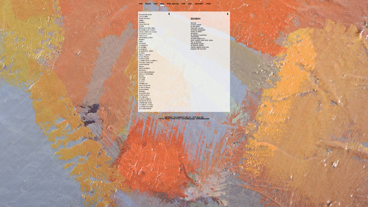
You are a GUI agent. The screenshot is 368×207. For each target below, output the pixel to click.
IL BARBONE (143, 49)
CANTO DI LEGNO (144, 95)
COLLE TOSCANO (144, 24)
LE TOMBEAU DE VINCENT (147, 30)
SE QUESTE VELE (144, 93)
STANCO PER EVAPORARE (146, 72)
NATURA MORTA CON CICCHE (148, 32)
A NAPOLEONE (143, 45)
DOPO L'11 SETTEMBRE (146, 74)
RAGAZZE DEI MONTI (145, 14)
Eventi (183, 4)
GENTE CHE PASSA (144, 18)
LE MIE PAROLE (144, 89)
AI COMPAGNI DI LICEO (146, 106)
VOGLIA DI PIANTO (144, 85)
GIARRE (141, 26)
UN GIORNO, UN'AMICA (146, 105)
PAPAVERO (142, 91)
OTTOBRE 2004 (143, 83)
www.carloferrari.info (188, 118)
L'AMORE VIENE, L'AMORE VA (148, 60)
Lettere (190, 4)
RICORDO (142, 22)
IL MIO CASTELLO (144, 87)
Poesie (162, 4)
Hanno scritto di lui (173, 4)
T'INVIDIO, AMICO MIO (146, 62)
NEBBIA (141, 20)
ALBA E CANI (143, 36)
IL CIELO (142, 53)
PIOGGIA (141, 66)
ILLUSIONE (142, 43)
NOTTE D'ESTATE (144, 64)
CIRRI (141, 41)
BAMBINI (141, 39)
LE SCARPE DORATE (145, 108)
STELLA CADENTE (144, 55)
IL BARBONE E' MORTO (146, 51)
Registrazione (199, 4)
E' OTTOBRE (142, 47)
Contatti (208, 4)
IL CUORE (142, 80)
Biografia (148, 4)
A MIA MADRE (143, 16)
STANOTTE (142, 78)
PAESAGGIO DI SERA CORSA (147, 28)
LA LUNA (142, 82)
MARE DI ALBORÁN (145, 99)
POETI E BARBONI (144, 68)
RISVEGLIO (142, 70)
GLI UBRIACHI (143, 97)
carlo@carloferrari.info (202, 118)
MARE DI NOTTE (144, 59)
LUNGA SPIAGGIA (144, 57)
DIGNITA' (141, 76)
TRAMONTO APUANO (145, 101)
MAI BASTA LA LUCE (145, 34)
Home (141, 4)
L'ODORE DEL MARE (145, 103)
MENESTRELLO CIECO (146, 37)
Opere (155, 4)
